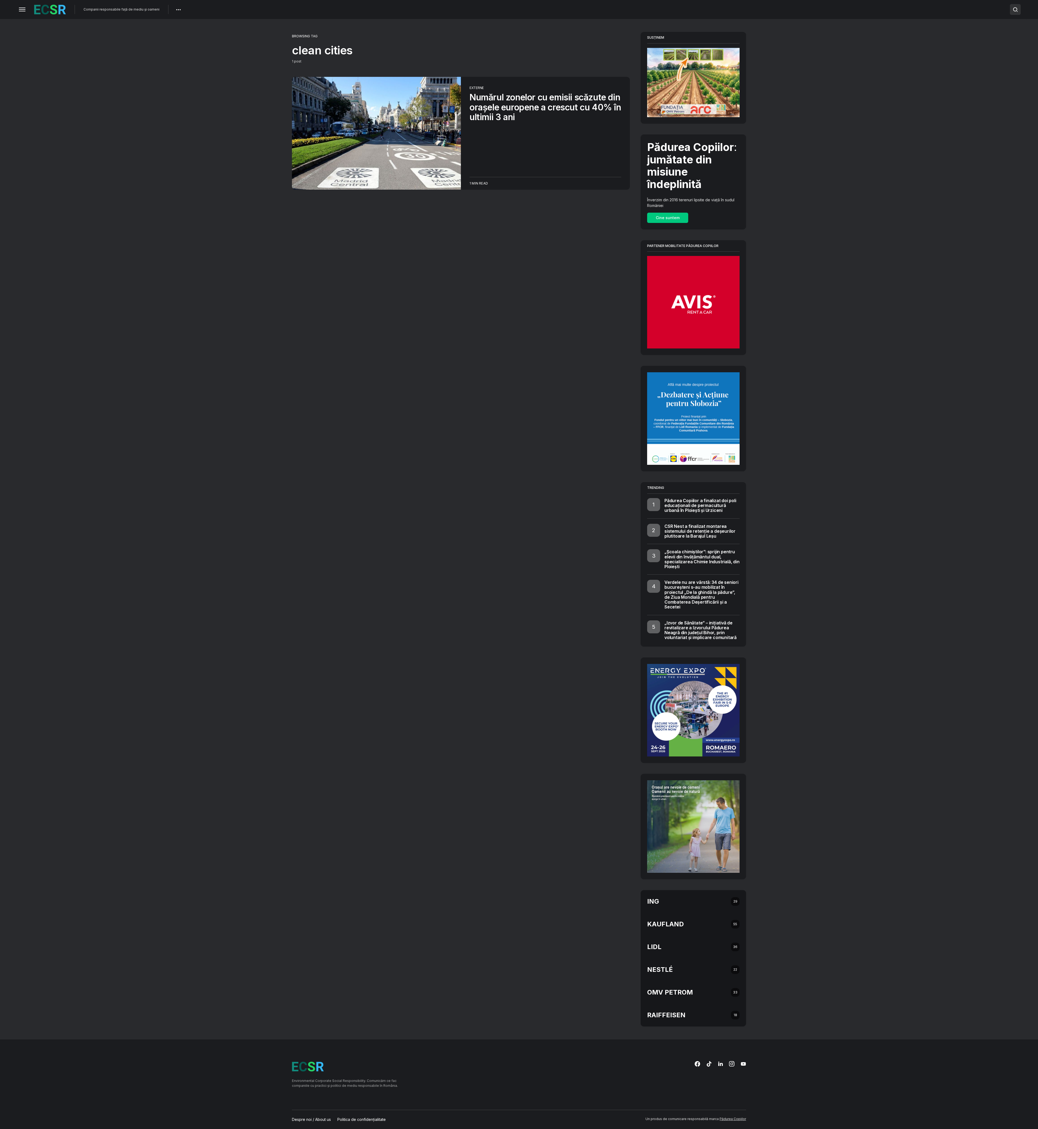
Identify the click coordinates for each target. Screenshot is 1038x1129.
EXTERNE (477, 88)
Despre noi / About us (311, 1119)
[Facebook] (697, 1064)
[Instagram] (731, 1064)
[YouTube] (743, 1064)
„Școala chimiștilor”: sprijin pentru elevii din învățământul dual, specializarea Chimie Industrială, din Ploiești (702, 559)
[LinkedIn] (720, 1064)
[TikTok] (709, 1064)
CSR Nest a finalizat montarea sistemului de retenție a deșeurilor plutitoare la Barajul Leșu (700, 531)
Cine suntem (668, 217)
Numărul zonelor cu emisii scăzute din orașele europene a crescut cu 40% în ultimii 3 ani (545, 107)
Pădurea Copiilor (733, 1119)
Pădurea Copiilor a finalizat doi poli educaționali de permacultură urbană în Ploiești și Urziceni (700, 505)
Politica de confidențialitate (361, 1119)
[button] (22, 9)
